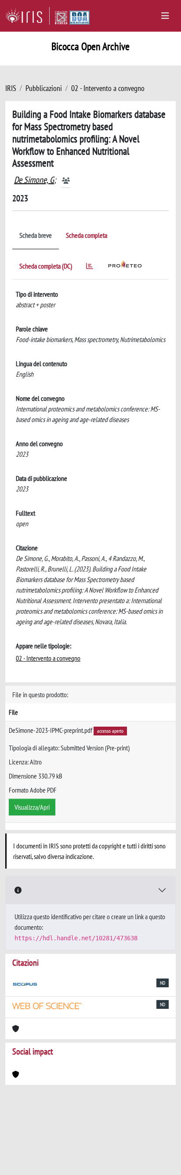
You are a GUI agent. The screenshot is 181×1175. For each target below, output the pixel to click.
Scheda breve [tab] (35, 235)
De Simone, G (34, 180)
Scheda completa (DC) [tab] (45, 266)
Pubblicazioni (43, 88)
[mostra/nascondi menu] (165, 15)
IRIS (10, 88)
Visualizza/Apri (32, 807)
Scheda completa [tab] (86, 235)
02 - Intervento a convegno (108, 88)
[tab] (89, 267)
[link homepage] (27, 16)
